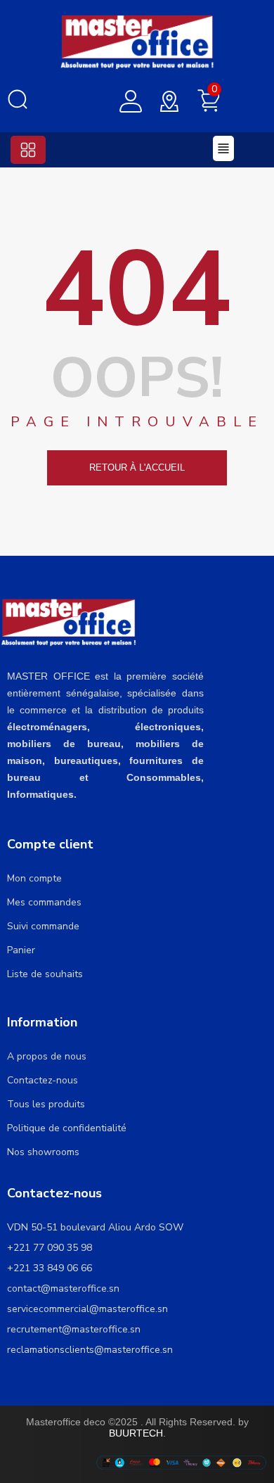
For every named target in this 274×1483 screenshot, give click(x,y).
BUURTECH (136, 1433)
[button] (28, 150)
